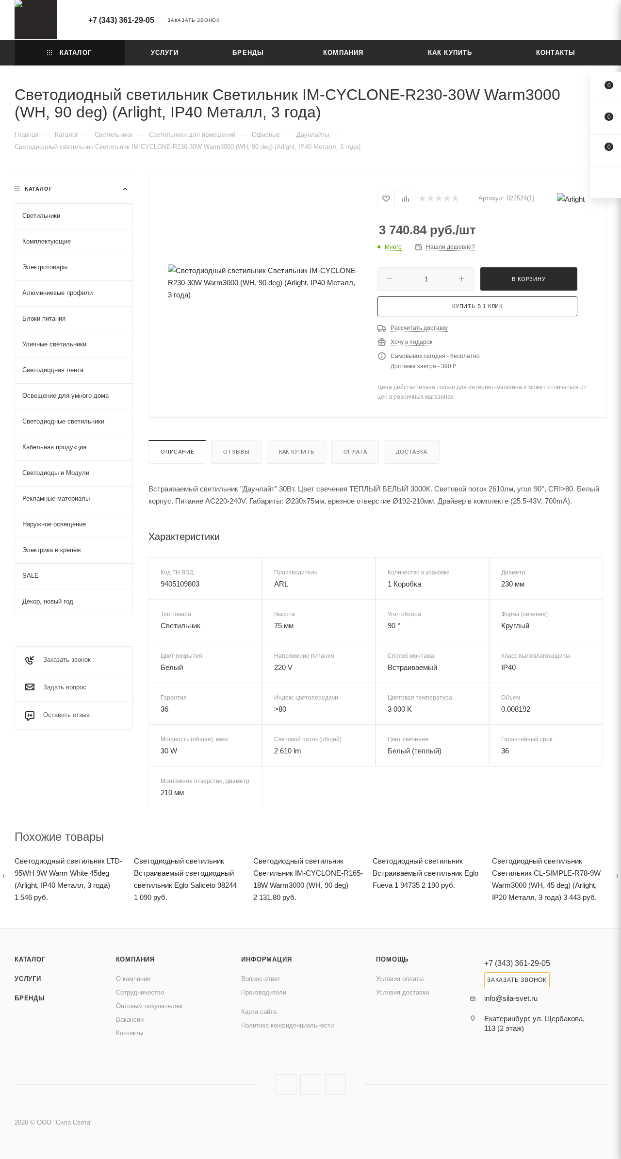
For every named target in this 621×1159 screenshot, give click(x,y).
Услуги (28, 978)
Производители (263, 992)
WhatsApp (335, 1084)
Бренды (30, 998)
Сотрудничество (140, 992)
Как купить (296, 452)
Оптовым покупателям (149, 1006)
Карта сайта (259, 1011)
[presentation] (3, 875)
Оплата (355, 452)
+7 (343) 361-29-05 (121, 20)
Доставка (411, 452)
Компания (135, 959)
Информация (266, 959)
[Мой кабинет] (602, 22)
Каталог (30, 959)
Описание (177, 452)
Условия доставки (402, 992)
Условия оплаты (400, 978)
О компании (133, 978)
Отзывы (236, 452)
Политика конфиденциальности (287, 1025)
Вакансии (130, 1019)
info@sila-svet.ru (511, 998)
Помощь (392, 959)
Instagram (286, 1084)
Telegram (310, 1084)
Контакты (129, 1033)
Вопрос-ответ (260, 978)
